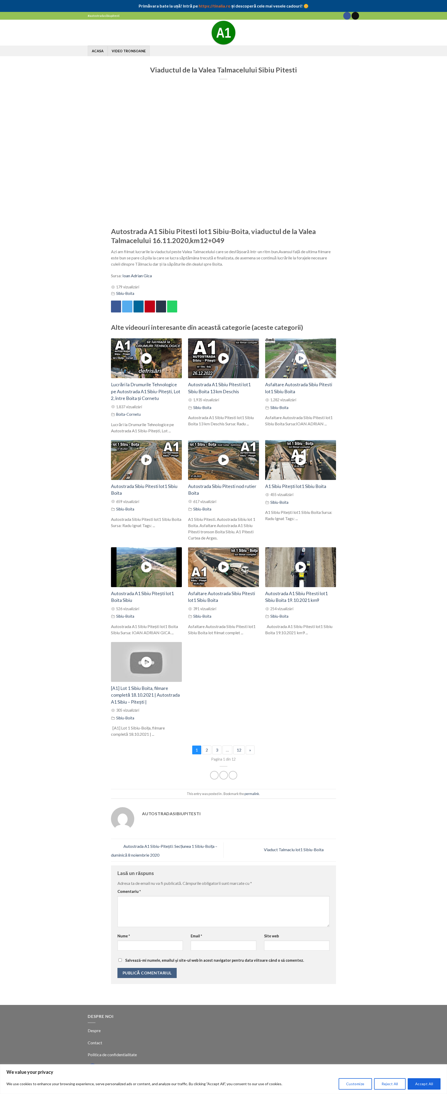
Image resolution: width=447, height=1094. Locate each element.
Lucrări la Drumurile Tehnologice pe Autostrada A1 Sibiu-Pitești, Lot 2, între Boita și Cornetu (145, 391)
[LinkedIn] (138, 306)
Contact (95, 1042)
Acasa (97, 51)
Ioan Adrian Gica (137, 275)
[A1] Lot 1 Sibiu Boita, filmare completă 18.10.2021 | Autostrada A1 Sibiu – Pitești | (145, 695)
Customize (355, 1084)
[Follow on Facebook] (347, 16)
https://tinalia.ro (214, 5)
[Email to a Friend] (233, 775)
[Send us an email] (355, 16)
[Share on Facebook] (214, 775)
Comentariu (129, 891)
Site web (271, 936)
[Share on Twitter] (223, 775)
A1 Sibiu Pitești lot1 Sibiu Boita (295, 486)
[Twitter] (127, 306)
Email (196, 936)
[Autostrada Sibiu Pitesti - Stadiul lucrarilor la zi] (223, 33)
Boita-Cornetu (128, 414)
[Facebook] (116, 306)
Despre (94, 1030)
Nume (123, 936)
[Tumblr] (161, 306)
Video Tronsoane (129, 51)
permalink (251, 794)
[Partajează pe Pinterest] (150, 306)
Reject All (390, 1084)
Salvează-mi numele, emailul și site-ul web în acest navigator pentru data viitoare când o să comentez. (214, 960)
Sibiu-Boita (125, 293)
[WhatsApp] (172, 306)
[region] (223, 1079)
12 (239, 749)
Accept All (424, 1084)
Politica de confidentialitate (112, 1054)
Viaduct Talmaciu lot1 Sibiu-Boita (294, 849)
